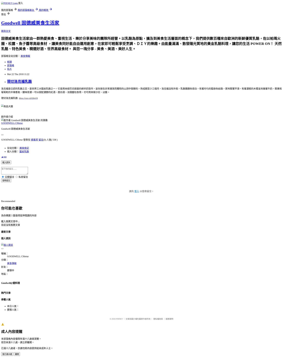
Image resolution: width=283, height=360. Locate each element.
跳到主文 (6, 31)
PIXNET (119, 319)
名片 (9, 69)
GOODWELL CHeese (12, 123)
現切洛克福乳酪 (19, 81)
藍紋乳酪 (24, 151)
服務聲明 (169, 319)
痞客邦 (34, 140)
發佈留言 (6, 180)
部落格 (10, 65)
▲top (3, 156)
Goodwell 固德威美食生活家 (30, 23)
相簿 (9, 62)
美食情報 (25, 56)
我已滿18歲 (7, 354)
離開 (17, 354)
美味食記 (24, 148)
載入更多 (6, 162)
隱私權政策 (158, 319)
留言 (41, 140)
